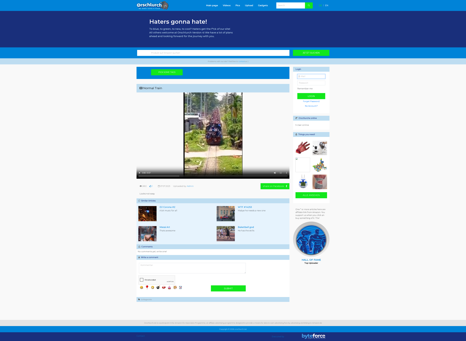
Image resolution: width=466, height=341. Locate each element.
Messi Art (165, 227)
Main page (213, 5)
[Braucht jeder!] (303, 165)
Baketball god (246, 227)
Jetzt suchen (311, 53)
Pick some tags (166, 72)
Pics (237, 5)
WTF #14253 (245, 207)
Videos (227, 5)
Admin (190, 186)
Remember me (305, 88)
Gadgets (263, 5)
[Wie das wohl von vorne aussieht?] (319, 182)
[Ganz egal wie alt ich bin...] (319, 165)
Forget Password (311, 101)
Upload (249, 5)
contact (242, 61)
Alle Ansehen (311, 195)
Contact (141, 336)
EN (326, 5)
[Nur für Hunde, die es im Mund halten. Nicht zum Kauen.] (303, 148)
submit (228, 288)
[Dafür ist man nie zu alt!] (303, 182)
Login (311, 96)
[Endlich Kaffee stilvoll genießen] (319, 148)
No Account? (311, 106)
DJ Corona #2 (167, 207)
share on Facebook (274, 186)
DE (320, 5)
